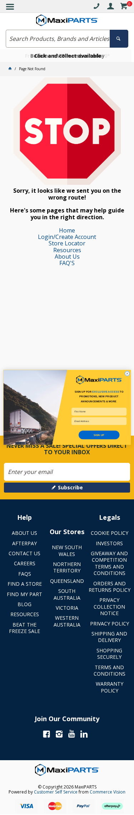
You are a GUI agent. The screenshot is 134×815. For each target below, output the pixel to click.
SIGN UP (99, 434)
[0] (123, 7)
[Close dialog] (127, 373)
